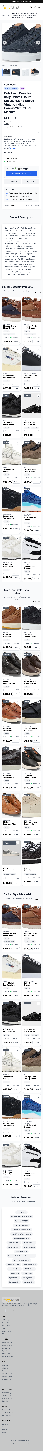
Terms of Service (7, 1412)
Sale (3, 1328)
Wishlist (14, 182)
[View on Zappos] (17, 319)
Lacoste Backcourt (30, 1264)
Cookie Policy (6, 1415)
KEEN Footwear (29, 1269)
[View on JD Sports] (38, 416)
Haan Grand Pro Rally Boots (21, 1229)
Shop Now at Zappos (23, 174)
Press (4, 1432)
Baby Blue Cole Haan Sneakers (21, 1216)
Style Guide (6, 1354)
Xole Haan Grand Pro (21, 1225)
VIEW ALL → (37, 292)
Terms (21, 1444)
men (9, 15)
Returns (4, 1371)
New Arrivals (6, 1323)
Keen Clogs (15, 1273)
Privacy (15, 1444)
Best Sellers (6, 1325)
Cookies (28, 1444)
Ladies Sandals (29, 1282)
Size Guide (5, 1365)
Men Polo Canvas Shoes (22, 1260)
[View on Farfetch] (17, 463)
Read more (12, 148)
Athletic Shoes (7, 1376)
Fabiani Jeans (21, 1212)
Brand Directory (7, 1356)
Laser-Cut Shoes (14, 1269)
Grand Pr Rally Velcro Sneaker (21, 1234)
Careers (5, 1429)
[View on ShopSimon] (17, 675)
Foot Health (6, 1351)
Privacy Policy (7, 1410)
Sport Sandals (14, 1278)
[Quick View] (14, 319)
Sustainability (6, 1393)
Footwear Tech (7, 1379)
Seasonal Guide (7, 1373)
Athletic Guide (7, 1395)
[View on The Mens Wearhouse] (17, 862)
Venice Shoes (27, 1273)
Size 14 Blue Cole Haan (21, 1238)
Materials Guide (7, 1345)
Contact (5, 1427)
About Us (5, 1424)
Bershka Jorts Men (13, 1264)
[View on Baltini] (17, 369)
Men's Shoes (6, 1331)
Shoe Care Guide (7, 1342)
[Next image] (38, 43)
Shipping (5, 1368)
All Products (6, 1320)
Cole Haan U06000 (21, 1221)
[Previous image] (5, 43)
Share (32, 182)
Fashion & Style (7, 1398)
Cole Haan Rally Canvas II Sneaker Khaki (21, 1256)
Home (3, 15)
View (16, 341)
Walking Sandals (28, 1278)
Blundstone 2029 (14, 1243)
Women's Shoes (7, 1334)
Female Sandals (14, 1282)
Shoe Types (6, 1348)
